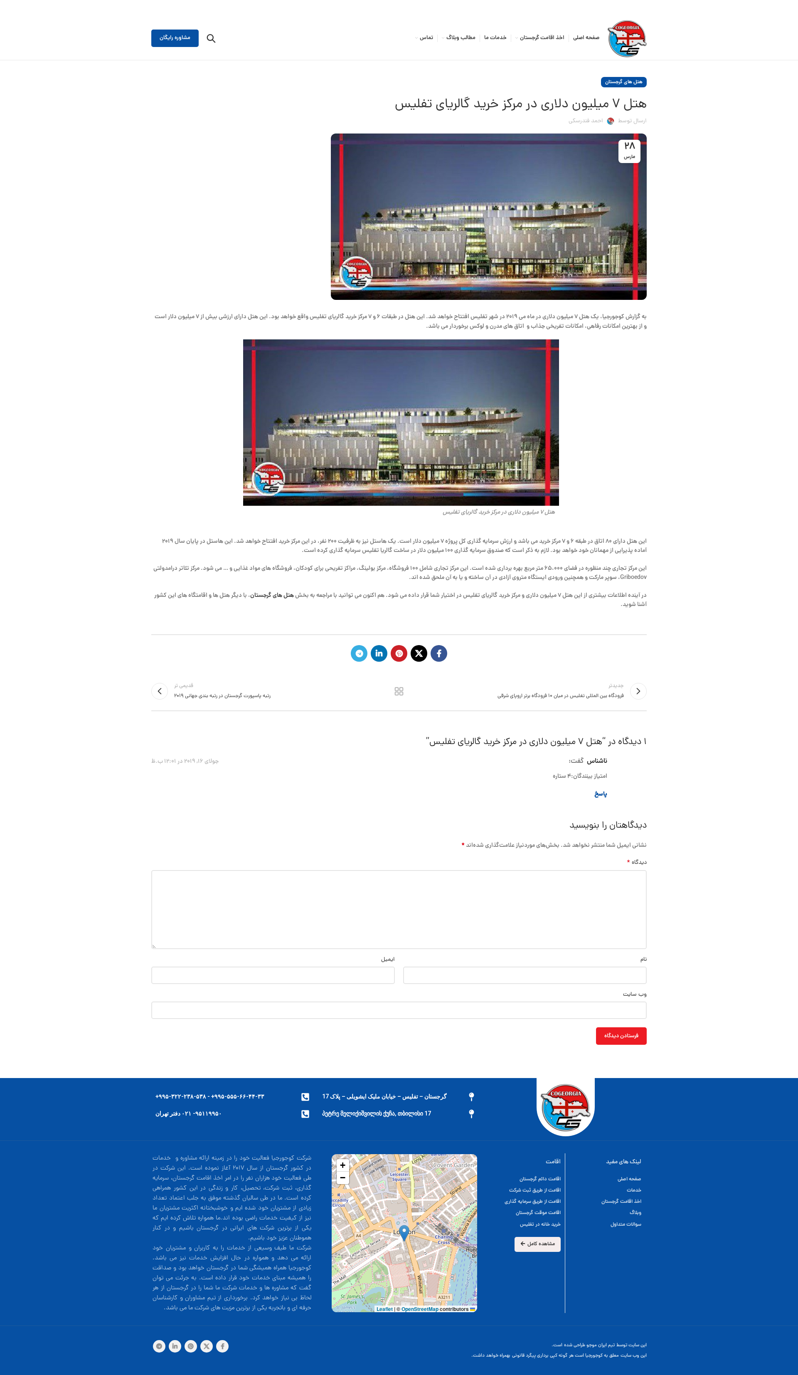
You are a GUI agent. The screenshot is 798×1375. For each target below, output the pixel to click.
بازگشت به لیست (399, 691)
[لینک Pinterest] (399, 653)
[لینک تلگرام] (359, 653)
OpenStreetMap (419, 1309)
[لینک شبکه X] (419, 653)
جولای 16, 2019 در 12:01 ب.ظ (185, 761)
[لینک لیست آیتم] (524, 1179)
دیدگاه (637, 863)
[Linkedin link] (379, 653)
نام (643, 959)
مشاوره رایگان (175, 38)
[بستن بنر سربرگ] (10, 8)
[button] (404, 1233)
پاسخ (600, 794)
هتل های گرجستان (624, 82)
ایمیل (388, 959)
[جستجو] (211, 38)
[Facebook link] (439, 653)
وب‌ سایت (635, 994)
